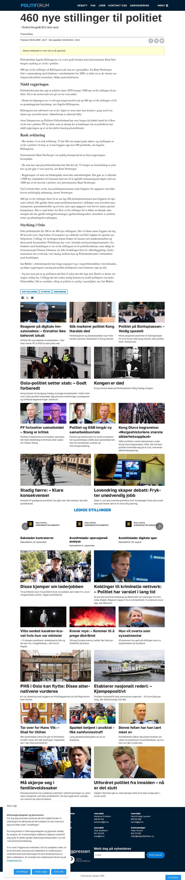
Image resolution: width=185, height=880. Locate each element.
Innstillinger (173, 877)
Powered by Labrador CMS (92, 876)
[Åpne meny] (163, 5)
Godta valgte (41, 872)
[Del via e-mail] (161, 40)
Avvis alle (58, 872)
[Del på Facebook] (150, 40)
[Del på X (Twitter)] (156, 40)
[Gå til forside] (47, 5)
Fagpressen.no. (14, 860)
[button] (25, 526)
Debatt (82, 5)
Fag (93, 5)
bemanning (60, 291)
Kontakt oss (117, 5)
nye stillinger (29, 291)
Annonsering (139, 5)
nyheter (45, 291)
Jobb (102, 5)
